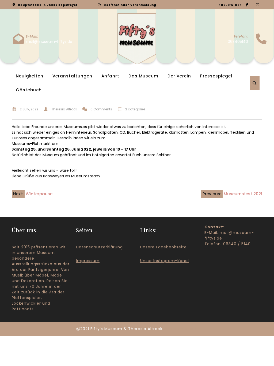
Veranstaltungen (72, 76)
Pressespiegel (216, 76)
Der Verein (179, 76)
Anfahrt (110, 76)
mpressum (88, 260)
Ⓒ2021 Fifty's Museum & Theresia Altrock (119, 328)
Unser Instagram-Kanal (164, 260)
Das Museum (143, 76)
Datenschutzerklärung (99, 247)
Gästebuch (29, 90)
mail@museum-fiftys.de (49, 41)
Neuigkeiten (29, 76)
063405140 (238, 41)
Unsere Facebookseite (163, 247)
